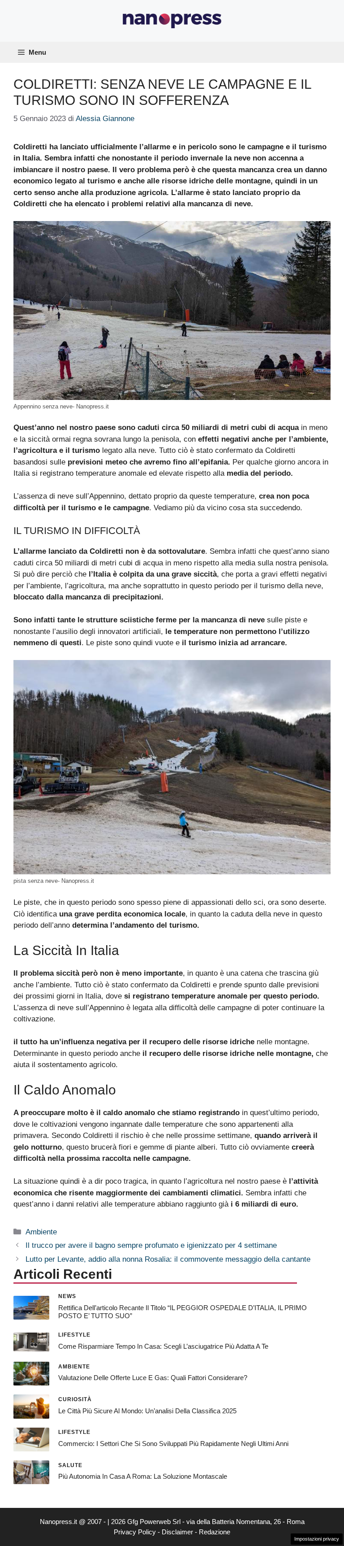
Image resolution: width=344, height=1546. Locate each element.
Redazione (214, 1532)
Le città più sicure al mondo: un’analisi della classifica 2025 (147, 1411)
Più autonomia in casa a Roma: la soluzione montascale (142, 1476)
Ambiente (41, 1232)
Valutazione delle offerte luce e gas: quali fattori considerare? (152, 1377)
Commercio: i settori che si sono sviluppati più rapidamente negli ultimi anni (173, 1443)
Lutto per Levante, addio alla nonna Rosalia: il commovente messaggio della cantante (168, 1259)
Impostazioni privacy (316, 1539)
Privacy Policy (135, 1532)
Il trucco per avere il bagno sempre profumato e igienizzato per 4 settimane (151, 1245)
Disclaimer (177, 1532)
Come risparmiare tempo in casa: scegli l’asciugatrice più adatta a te (163, 1346)
